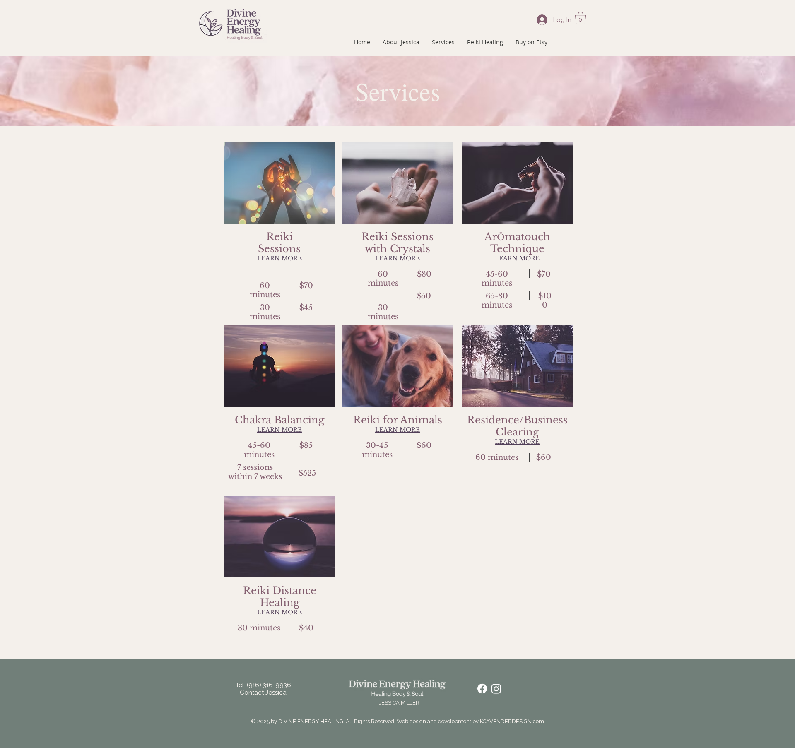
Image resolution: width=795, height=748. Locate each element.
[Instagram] (496, 688)
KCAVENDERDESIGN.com (512, 721)
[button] (580, 18)
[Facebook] (482, 688)
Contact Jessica (263, 692)
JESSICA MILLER (399, 703)
